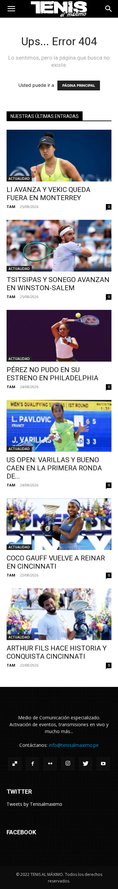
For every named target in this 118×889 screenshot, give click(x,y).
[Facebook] (32, 763)
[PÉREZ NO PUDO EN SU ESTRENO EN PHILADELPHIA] (59, 336)
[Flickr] (50, 763)
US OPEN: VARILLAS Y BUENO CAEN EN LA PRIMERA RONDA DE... (54, 468)
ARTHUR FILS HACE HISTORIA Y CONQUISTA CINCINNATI (57, 652)
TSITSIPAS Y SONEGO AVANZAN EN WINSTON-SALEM (58, 284)
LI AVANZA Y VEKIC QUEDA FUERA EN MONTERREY (48, 194)
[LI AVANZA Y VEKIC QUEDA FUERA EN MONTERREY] (59, 155)
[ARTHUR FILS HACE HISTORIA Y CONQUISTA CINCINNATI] (59, 614)
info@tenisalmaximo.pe (74, 745)
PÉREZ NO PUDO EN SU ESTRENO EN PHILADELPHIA (52, 374)
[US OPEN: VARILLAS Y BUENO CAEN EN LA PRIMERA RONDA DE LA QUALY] (59, 426)
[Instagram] (67, 763)
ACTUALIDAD (19, 178)
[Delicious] (14, 763)
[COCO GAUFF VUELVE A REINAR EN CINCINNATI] (59, 524)
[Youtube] (103, 763)
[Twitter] (85, 763)
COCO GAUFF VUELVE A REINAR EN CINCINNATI (56, 562)
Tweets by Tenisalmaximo (34, 804)
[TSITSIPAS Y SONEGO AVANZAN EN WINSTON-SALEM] (59, 246)
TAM (11, 206)
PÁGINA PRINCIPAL (78, 85)
